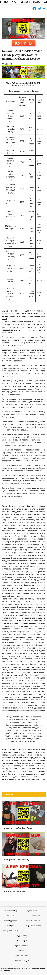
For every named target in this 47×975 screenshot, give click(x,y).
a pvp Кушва (10, 926)
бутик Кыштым (33, 911)
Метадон (25, 2)
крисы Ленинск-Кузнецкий (21, 948)
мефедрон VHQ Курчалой (10, 913)
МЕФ (6, 2)
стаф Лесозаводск (21, 961)
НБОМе (36, 2)
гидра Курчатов (10, 921)
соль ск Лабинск (33, 916)
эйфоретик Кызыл (10, 931)
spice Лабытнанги (33, 921)
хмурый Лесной (22, 956)
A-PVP (14, 2)
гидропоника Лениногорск (22, 938)
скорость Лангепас (33, 926)
